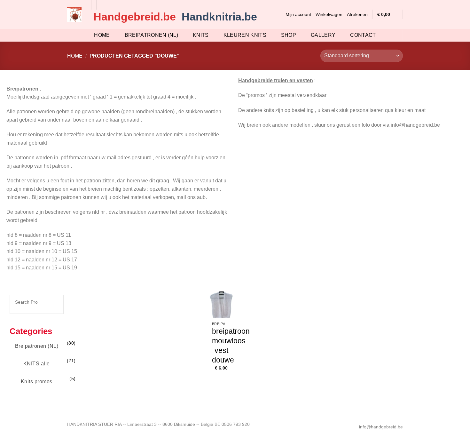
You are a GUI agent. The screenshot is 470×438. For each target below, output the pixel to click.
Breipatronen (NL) (37, 346)
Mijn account (298, 14)
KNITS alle (36, 363)
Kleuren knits (244, 35)
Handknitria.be (219, 17)
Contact (363, 35)
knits (201, 35)
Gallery (323, 35)
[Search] (51, 302)
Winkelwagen (329, 14)
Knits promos (36, 381)
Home (102, 35)
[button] (278, 14)
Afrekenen (357, 14)
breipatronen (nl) (151, 35)
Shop (288, 35)
